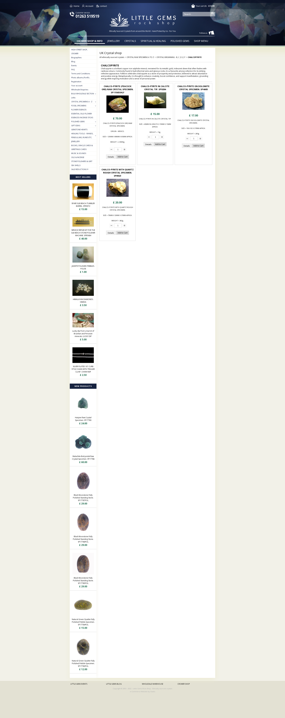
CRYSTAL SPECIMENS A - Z (81, 101)
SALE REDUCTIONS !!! (79, 169)
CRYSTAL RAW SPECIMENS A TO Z (140, 57)
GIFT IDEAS (75, 125)
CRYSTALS (130, 41)
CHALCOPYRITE (195, 57)
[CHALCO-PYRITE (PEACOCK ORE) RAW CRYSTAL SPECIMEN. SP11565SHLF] (117, 113)
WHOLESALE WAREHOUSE (152, 684)
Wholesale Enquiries (79, 89)
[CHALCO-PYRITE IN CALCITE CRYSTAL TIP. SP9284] (155, 109)
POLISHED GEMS (180, 41)
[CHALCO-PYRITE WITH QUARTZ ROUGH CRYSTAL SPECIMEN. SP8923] (117, 197)
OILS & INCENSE (77, 157)
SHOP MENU (201, 41)
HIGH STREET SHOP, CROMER (79, 51)
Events (74, 65)
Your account (76, 85)
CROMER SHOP (184, 684)
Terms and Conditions (80, 73)
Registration (76, 81)
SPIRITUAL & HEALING (153, 41)
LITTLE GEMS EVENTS (79, 684)
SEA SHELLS (75, 165)
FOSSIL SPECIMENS (78, 105)
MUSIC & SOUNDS (78, 153)
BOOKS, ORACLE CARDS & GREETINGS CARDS (82, 147)
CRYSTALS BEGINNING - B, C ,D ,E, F (170, 57)
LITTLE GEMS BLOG (114, 684)
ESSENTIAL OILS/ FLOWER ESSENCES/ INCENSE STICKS (82, 115)
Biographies (76, 57)
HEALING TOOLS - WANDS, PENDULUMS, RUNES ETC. (82, 135)
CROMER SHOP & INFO (90, 41)
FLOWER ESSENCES (78, 109)
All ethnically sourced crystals (111, 57)
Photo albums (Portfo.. (80, 77)
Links (73, 97)
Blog (73, 61)
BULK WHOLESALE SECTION (82, 93)
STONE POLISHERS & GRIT (81, 161)
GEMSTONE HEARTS (79, 129)
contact (103, 6)
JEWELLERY (113, 41)
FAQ (73, 69)
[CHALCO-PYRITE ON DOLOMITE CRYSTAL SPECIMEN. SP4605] (193, 110)
